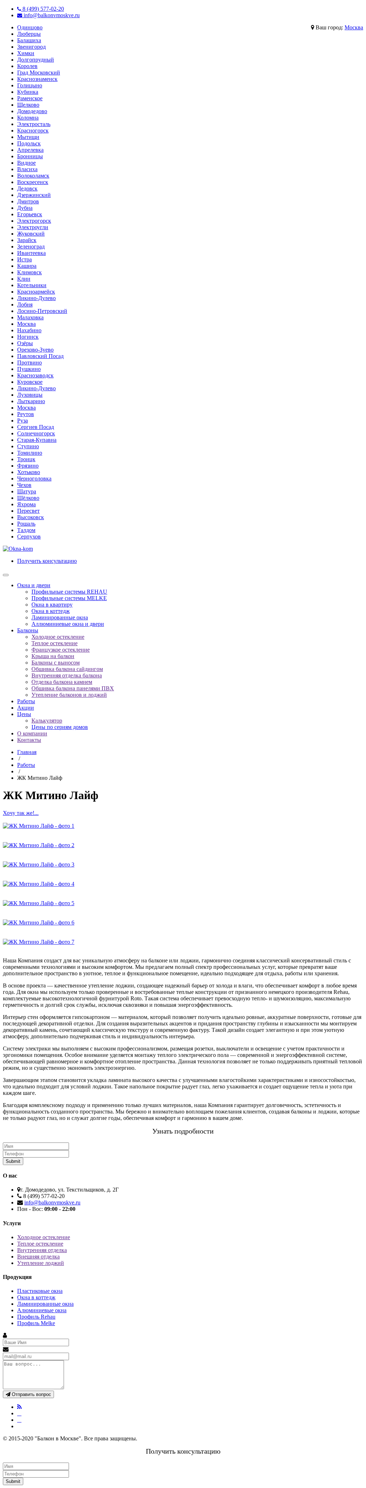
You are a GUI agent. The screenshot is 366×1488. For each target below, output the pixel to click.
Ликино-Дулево (36, 298)
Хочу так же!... (21, 813)
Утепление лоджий (40, 1263)
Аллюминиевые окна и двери (67, 624)
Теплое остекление (54, 643)
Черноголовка (34, 478)
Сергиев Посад (35, 427)
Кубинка (27, 92)
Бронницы (30, 156)
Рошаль (26, 524)
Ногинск (28, 337)
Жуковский (31, 234)
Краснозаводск (35, 375)
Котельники (31, 285)
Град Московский (38, 72)
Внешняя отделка (38, 1256)
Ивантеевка (31, 253)
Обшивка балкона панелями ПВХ (72, 688)
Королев (27, 66)
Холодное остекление (57, 637)
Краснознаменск (37, 79)
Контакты (29, 740)
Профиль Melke (36, 1323)
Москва (354, 27)
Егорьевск (29, 214)
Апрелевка (30, 150)
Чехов (24, 485)
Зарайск (26, 240)
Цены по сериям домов (59, 727)
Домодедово (32, 111)
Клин (23, 279)
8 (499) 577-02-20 (42, 9)
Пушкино (29, 369)
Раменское (30, 98)
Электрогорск (34, 221)
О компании (32, 733)
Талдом (26, 530)
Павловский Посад (40, 356)
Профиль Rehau (36, 1317)
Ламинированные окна (59, 617)
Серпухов (29, 536)
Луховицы (30, 395)
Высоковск (30, 517)
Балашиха (29, 40)
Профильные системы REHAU (69, 592)
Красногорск (33, 130)
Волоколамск (33, 176)
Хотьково (28, 472)
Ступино (28, 446)
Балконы (27, 630)
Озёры (25, 343)
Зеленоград (31, 246)
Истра (24, 259)
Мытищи (28, 137)
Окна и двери (33, 585)
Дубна (25, 208)
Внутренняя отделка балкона (66, 675)
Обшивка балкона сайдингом (67, 669)
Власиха (27, 169)
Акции (25, 708)
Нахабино (29, 330)
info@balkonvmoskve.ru (51, 15)
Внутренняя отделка (42, 1250)
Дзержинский (34, 195)
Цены (24, 714)
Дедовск (27, 188)
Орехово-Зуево (35, 350)
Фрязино (28, 466)
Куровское (30, 382)
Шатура (26, 491)
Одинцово (30, 27)
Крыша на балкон (52, 656)
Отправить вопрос (30, 1394)
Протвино (29, 362)
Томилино (29, 453)
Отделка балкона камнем (61, 682)
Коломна (28, 118)
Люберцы (29, 34)
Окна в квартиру (52, 605)
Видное (26, 163)
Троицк (26, 459)
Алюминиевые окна (41, 1310)
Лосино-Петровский (42, 311)
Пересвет (28, 511)
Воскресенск (32, 182)
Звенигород (31, 47)
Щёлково (28, 498)
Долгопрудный (35, 60)
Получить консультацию (47, 561)
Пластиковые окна (40, 1291)
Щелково (28, 105)
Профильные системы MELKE (69, 598)
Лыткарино (31, 401)
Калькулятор (46, 721)
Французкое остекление (60, 650)
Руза (22, 420)
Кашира (26, 266)
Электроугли (32, 227)
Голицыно (29, 85)
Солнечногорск (36, 433)
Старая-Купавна (36, 440)
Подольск (29, 143)
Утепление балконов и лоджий (69, 695)
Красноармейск (36, 292)
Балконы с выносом (55, 663)
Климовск (29, 272)
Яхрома (26, 504)
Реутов (25, 414)
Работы (26, 701)
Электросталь (33, 124)
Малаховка (30, 317)
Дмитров (28, 201)
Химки (25, 53)
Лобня (25, 304)
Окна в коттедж (50, 611)
